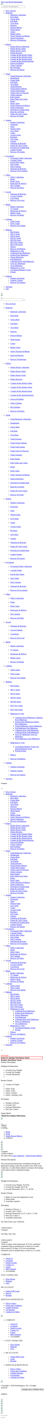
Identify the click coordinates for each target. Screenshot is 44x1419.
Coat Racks (14, 198)
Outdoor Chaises (16, 280)
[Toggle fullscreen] (4, 1415)
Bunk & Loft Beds (17, 112)
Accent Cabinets (16, 196)
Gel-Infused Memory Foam (20, 270)
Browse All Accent (17, 200)
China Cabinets (16, 65)
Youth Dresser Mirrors (18, 89)
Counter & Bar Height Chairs (21, 57)
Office (8, 175)
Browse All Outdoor (17, 283)
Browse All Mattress (17, 249)
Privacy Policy (11, 1303)
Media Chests (15, 34)
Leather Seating (16, 150)
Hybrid (13, 272)
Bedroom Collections (18, 15)
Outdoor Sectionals (17, 278)
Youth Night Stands (17, 91)
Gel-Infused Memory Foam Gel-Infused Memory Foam (27, 748)
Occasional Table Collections (21, 158)
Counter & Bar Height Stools (21, 59)
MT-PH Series (15, 240)
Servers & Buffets (17, 63)
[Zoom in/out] (7, 1415)
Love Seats (14, 131)
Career (8, 1267)
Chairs (12, 133)
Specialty (9, 287)
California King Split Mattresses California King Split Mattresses (27, 731)
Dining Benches (16, 53)
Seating (8, 120)
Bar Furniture (15, 68)
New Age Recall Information (11, 2)
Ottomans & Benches (18, 143)
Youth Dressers (16, 87)
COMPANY (10, 1320)
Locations (9, 1261)
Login (12, 1359)
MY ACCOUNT (12, 1353)
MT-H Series (15, 236)
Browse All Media (17, 215)
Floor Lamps (15, 224)
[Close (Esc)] (2, 1415)
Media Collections (17, 207)
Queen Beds (14, 19)
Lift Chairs (14, 139)
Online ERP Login (12, 1291)
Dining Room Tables (18, 49)
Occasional (10, 156)
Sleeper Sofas (15, 129)
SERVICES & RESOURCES (17, 1365)
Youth (8, 74)
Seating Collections (17, 122)
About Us (9, 1258)
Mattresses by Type (17, 743)
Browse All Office (17, 188)
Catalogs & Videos (13, 1312)
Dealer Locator (11, 1263)
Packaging (5, 1099)
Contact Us (10, 1265)
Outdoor (9, 276)
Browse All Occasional (18, 171)
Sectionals (14, 124)
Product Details (6, 1081)
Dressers (13, 25)
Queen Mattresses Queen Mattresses (28, 726)
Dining (8, 44)
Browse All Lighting (18, 226)
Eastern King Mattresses (19, 255)
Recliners (13, 137)
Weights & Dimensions (9, 1066)
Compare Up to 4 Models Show (32, 1389)
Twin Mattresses (16, 266)
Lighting (9, 219)
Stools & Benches (17, 38)
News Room (10, 1279)
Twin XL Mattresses (17, 264)
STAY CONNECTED (14, 1341)
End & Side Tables (17, 162)
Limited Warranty (12, 1308)
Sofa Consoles (15, 167)
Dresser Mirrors (16, 28)
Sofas (12, 127)
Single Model (6, 1113)
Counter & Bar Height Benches (22, 61)
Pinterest (9, 1281)
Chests (12, 32)
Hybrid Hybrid (20, 751)
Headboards (14, 78)
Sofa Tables (14, 165)
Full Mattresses (15, 259)
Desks (12, 101)
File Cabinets (15, 186)
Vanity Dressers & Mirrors (20, 36)
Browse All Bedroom (18, 40)
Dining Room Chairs (18, 51)
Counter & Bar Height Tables (21, 55)
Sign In (8, 1293)
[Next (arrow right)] (4, 1417)
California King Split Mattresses (22, 261)
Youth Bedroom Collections (20, 76)
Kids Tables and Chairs (19, 99)
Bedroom (9, 13)
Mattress (9, 230)
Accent (8, 192)
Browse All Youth (17, 116)
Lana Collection (18, 1156)
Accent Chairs (15, 135)
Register (9, 1295)
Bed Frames (14, 232)
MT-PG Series (15, 238)
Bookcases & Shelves (18, 183)
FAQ (7, 1283)
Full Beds (13, 21)
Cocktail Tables (16, 160)
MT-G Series (15, 234)
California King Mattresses (20, 253)
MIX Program (11, 1269)
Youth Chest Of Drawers (19, 93)
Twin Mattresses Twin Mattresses (27, 739)
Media (8, 205)
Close (4, 1125)
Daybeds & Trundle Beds (19, 110)
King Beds (14, 17)
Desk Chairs (14, 103)
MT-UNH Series (16, 245)
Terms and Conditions (14, 1306)
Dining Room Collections (19, 47)
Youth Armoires (16, 95)
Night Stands (15, 30)
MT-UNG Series (16, 242)
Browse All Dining (17, 70)
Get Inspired (10, 1310)
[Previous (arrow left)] (2, 1417)
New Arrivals (11, 11)
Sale (7, 289)
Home (8, 1132)
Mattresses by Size (17, 714)
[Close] (2, 788)
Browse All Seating (17, 152)
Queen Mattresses (16, 257)
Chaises (13, 141)
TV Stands (14, 209)
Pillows (13, 247)
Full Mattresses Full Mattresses (26, 728)
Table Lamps (15, 221)
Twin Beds (14, 23)
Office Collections (17, 177)
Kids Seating (15, 97)
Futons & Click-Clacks (18, 114)
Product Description (8, 1062)
